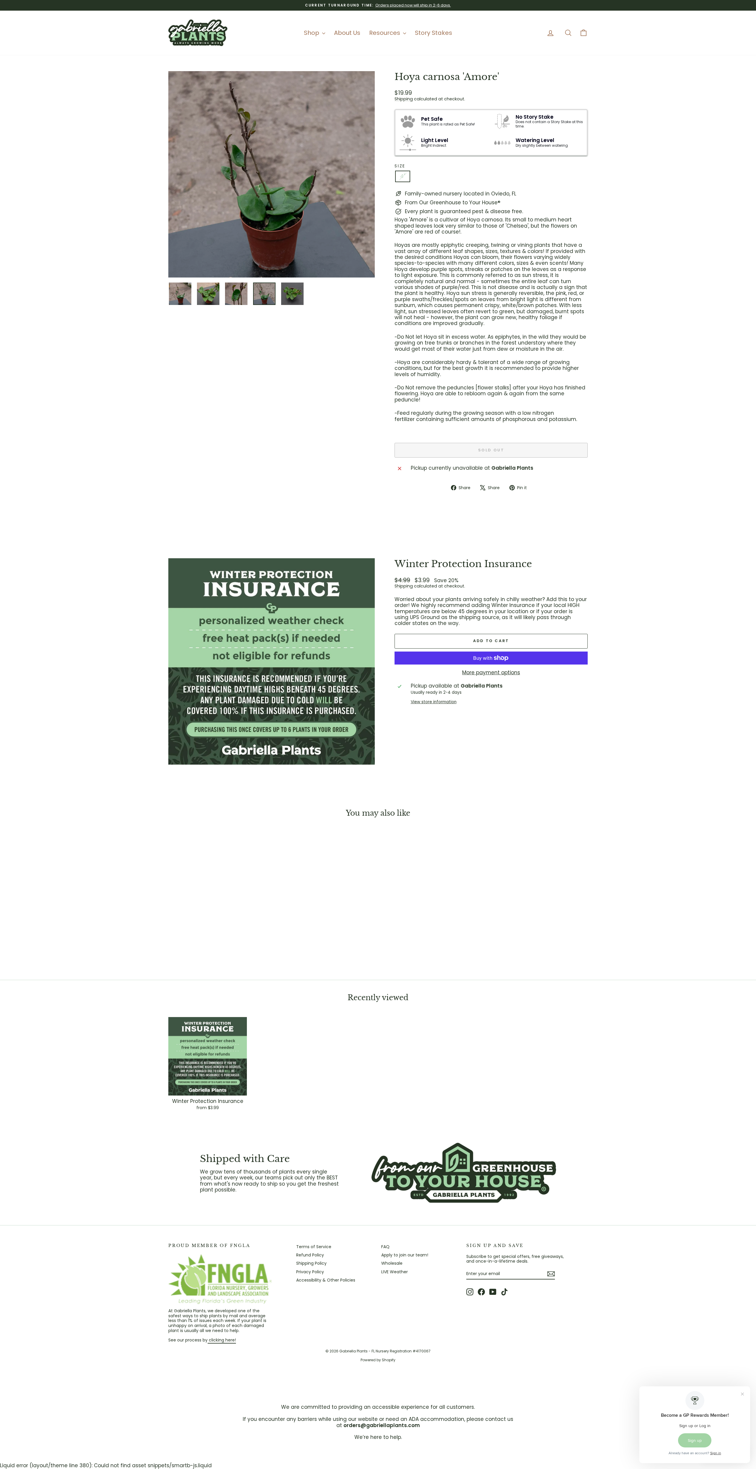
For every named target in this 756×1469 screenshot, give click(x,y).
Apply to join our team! (404, 1255)
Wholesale (392, 1263)
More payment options (491, 672)
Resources (385, 33)
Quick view (218, 926)
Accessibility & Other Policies (325, 1280)
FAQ (385, 1247)
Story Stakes (433, 33)
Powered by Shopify (378, 1359)
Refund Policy (310, 1255)
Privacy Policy (310, 1272)
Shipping (404, 99)
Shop (312, 33)
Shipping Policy (311, 1263)
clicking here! (222, 1340)
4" (402, 176)
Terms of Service (313, 1247)
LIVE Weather (394, 1272)
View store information (434, 702)
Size (400, 166)
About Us (347, 33)
